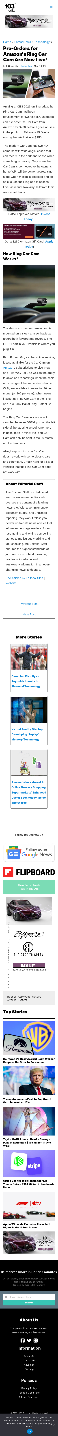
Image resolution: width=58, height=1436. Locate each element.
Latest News (22, 42)
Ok (29, 1431)
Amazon (8, 367)
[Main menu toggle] (51, 7)
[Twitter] (29, 1340)
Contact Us (29, 1360)
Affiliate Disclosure (29, 1397)
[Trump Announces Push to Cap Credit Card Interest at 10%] (29, 1080)
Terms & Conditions (29, 1392)
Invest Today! (17, 999)
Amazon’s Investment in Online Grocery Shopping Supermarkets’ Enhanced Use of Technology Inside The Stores (28, 792)
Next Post (29, 614)
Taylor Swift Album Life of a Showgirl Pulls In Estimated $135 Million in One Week (27, 1142)
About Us (29, 1356)
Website (11, 583)
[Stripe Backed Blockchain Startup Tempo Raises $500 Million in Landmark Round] (29, 1163)
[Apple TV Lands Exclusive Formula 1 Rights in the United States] (29, 1206)
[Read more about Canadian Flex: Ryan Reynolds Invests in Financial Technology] (29, 657)
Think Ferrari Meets (29, 885)
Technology (42, 42)
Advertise (29, 1365)
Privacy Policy (29, 1388)
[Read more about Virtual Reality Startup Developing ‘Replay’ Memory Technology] (29, 710)
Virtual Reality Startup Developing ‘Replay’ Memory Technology (27, 734)
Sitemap (28, 1369)
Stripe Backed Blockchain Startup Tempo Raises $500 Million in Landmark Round (28, 1184)
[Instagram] (35, 1340)
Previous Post (29, 603)
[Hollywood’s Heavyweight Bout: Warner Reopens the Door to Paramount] (29, 1038)
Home (7, 42)
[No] (54, 1424)
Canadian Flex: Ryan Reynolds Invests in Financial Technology (26, 681)
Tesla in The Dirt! (29, 888)
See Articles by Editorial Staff (24, 578)
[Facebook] (22, 1340)
